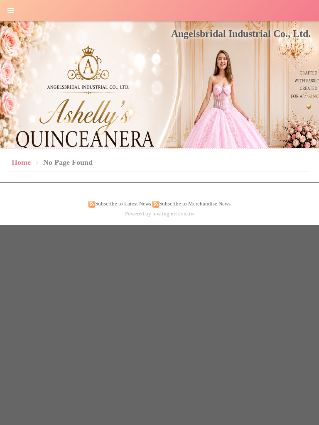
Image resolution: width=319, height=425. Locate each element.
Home (21, 162)
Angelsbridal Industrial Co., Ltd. (241, 33)
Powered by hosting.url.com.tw (159, 213)
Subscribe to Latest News (123, 203)
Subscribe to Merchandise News (195, 203)
